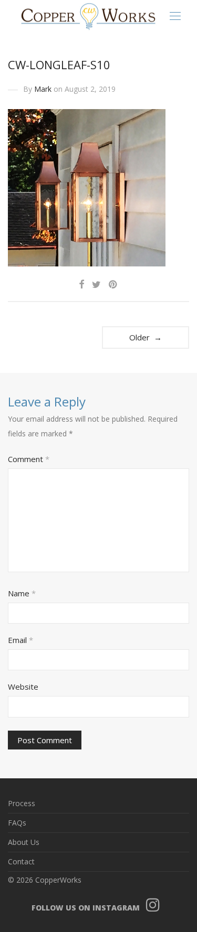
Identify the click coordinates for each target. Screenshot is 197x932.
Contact (21, 861)
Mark (42, 89)
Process (21, 803)
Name (22, 593)
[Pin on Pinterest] (113, 285)
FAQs (17, 823)
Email (20, 640)
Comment (28, 459)
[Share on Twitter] (96, 285)
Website (23, 686)
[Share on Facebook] (81, 285)
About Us (23, 842)
